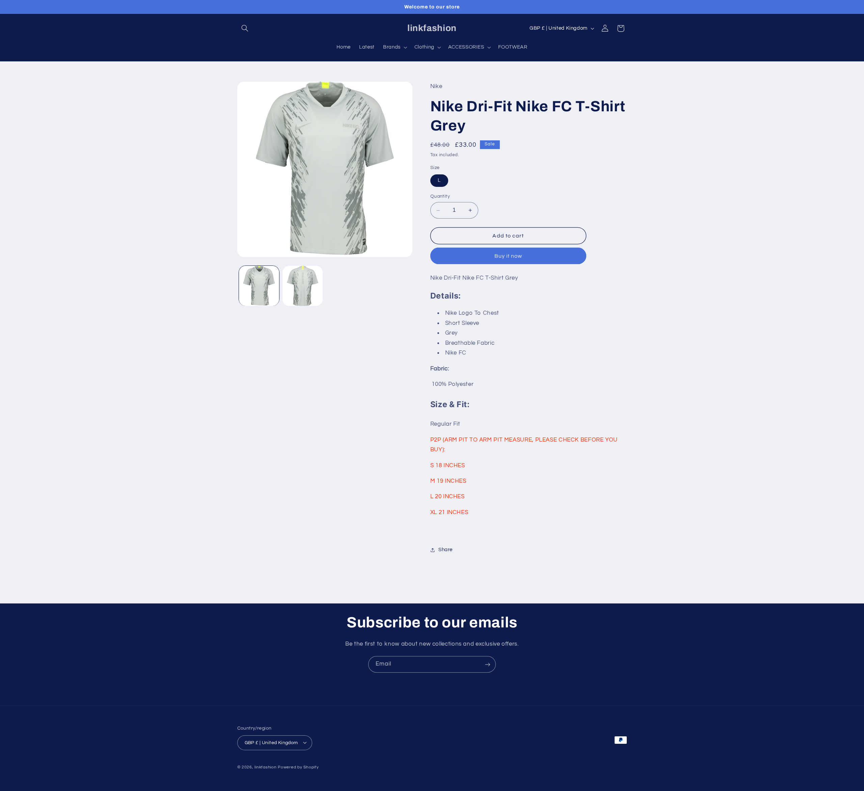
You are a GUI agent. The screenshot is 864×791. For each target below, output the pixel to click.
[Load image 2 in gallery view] (302, 286)
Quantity (440, 196)
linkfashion (265, 767)
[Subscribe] (487, 664)
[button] (245, 28)
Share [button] (445, 549)
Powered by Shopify (298, 767)
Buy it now (508, 256)
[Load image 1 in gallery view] (259, 286)
